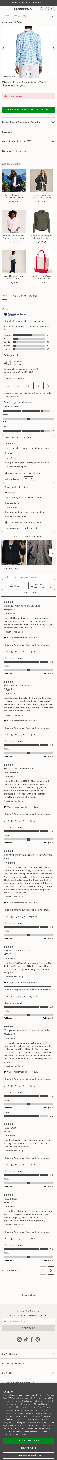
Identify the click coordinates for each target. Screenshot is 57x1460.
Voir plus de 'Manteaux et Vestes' (28, 109)
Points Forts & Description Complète (22, 122)
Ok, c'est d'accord (28, 1440)
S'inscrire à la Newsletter (28, 1311)
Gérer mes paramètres (28, 1455)
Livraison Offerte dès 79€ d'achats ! (28, 3)
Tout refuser (28, 1448)
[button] (8, 385)
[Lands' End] (23, 9)
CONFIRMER (28, 1328)
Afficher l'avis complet (16, 466)
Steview (8, 1034)
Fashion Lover (12, 503)
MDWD (7, 954)
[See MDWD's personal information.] (14, 954)
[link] (19, 362)
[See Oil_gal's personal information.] (14, 689)
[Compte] (41, 9)
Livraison (7, 132)
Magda (8, 609)
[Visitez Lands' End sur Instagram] (19, 1340)
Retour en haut (28, 1295)
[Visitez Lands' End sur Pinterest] (37, 1340)
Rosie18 (9, 453)
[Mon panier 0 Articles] (53, 9)
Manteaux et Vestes (13, 22)
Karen (7, 1131)
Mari (6, 1202)
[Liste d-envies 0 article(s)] (47, 9)
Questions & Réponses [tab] (24, 295)
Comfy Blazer (11, 772)
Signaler (33, 651)
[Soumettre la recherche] (51, 15)
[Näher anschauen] (3, 49)
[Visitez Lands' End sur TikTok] (25, 1340)
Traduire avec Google (14, 631)
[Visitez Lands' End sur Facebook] (31, 1340)
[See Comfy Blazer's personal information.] (21, 772)
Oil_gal (8, 689)
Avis (4, 295)
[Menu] (4, 9)
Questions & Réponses (14, 151)
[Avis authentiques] (15, 315)
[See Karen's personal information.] (13, 1131)
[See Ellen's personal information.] (11, 858)
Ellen (6, 858)
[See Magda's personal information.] (14, 609)
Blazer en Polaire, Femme (37, 644)
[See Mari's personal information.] (11, 1202)
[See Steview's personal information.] (14, 1034)
